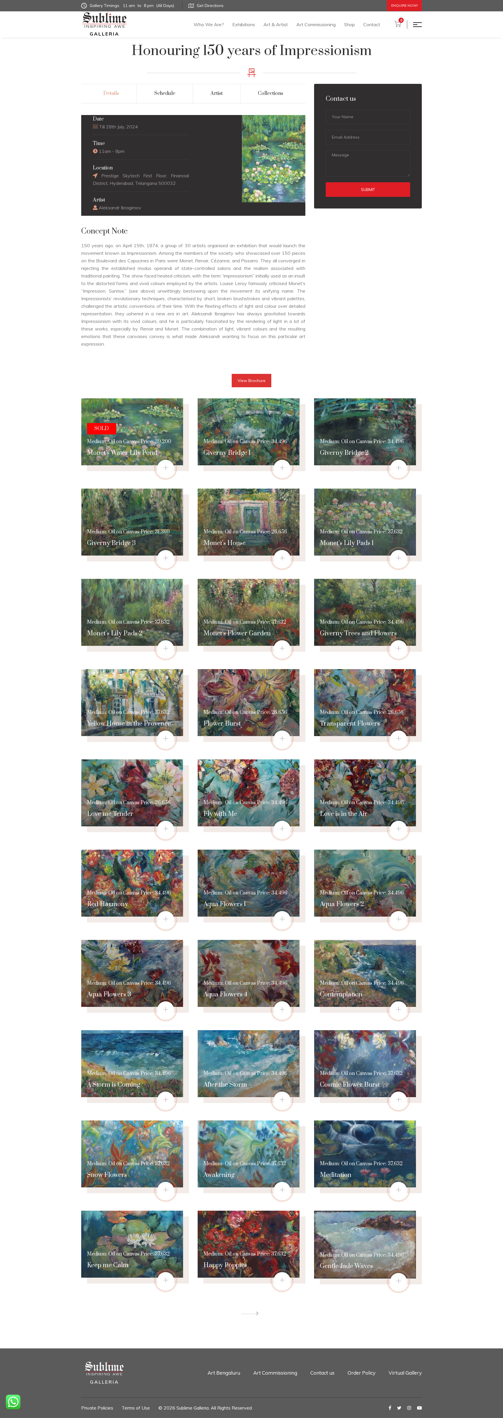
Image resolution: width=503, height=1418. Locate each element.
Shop (349, 24)
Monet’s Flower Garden (237, 633)
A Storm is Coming (113, 1085)
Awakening (218, 1175)
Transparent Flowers (350, 724)
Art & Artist (275, 24)
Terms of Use (136, 1408)
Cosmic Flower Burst (350, 1085)
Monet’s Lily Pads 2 (115, 633)
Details (111, 93)
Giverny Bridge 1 (227, 453)
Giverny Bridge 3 (111, 543)
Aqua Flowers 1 (224, 904)
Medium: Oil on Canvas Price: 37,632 (361, 532)
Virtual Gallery (405, 1373)
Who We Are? (209, 24)
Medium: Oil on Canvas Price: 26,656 (245, 532)
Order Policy (362, 1373)
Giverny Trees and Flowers (358, 633)
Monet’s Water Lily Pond (122, 453)
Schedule (164, 93)
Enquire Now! (404, 5)
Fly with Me (220, 814)
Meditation (335, 1175)
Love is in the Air (343, 814)
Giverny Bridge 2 (344, 453)
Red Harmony (107, 904)
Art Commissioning (316, 24)
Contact (371, 24)
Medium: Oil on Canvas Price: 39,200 (129, 435)
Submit (368, 189)
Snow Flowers (107, 1175)
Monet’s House (224, 543)
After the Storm (225, 1085)
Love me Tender (110, 814)
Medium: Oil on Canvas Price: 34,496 (245, 442)
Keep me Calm (108, 1265)
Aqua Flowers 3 (109, 994)
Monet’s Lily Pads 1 (347, 543)
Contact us (322, 1373)
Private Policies (97, 1408)
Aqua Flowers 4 (225, 994)
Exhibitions (243, 24)
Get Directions (210, 5)
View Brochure (251, 380)
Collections (270, 93)
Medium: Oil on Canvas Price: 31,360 (128, 532)
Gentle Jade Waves (346, 1266)
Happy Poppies (225, 1265)
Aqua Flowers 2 (342, 904)
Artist (216, 93)
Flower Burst (222, 724)
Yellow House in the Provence (129, 724)
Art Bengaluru (224, 1373)
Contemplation (341, 994)
